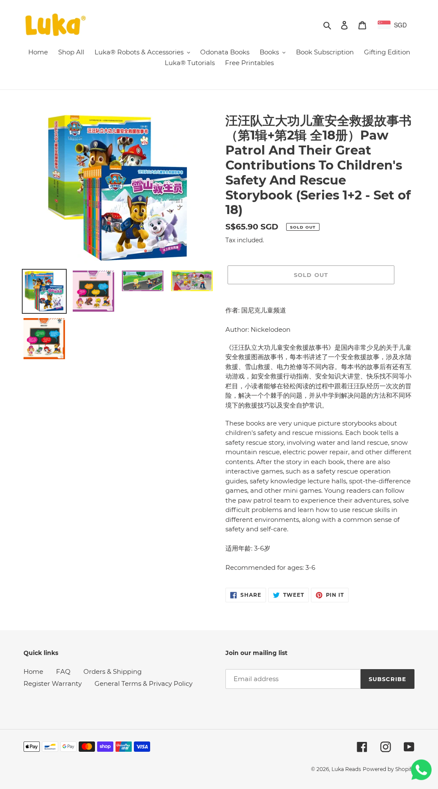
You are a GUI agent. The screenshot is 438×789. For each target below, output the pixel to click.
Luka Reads (346, 769)
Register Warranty (53, 683)
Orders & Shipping (112, 671)
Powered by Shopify (388, 769)
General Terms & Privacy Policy (143, 683)
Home (33, 671)
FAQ (63, 671)
